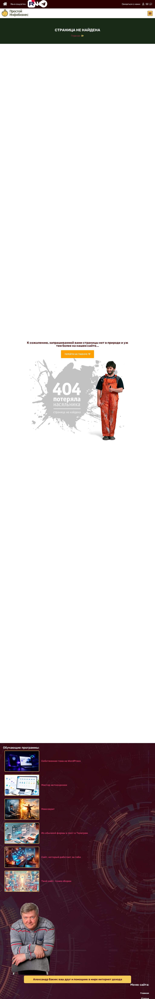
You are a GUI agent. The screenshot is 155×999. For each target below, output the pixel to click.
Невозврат (48, 809)
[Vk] (37, 4)
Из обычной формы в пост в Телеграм (64, 833)
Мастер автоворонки (54, 785)
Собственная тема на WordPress (61, 761)
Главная (75, 35)
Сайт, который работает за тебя (61, 857)
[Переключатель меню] (150, 13)
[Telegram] (43, 4)
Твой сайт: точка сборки (56, 881)
